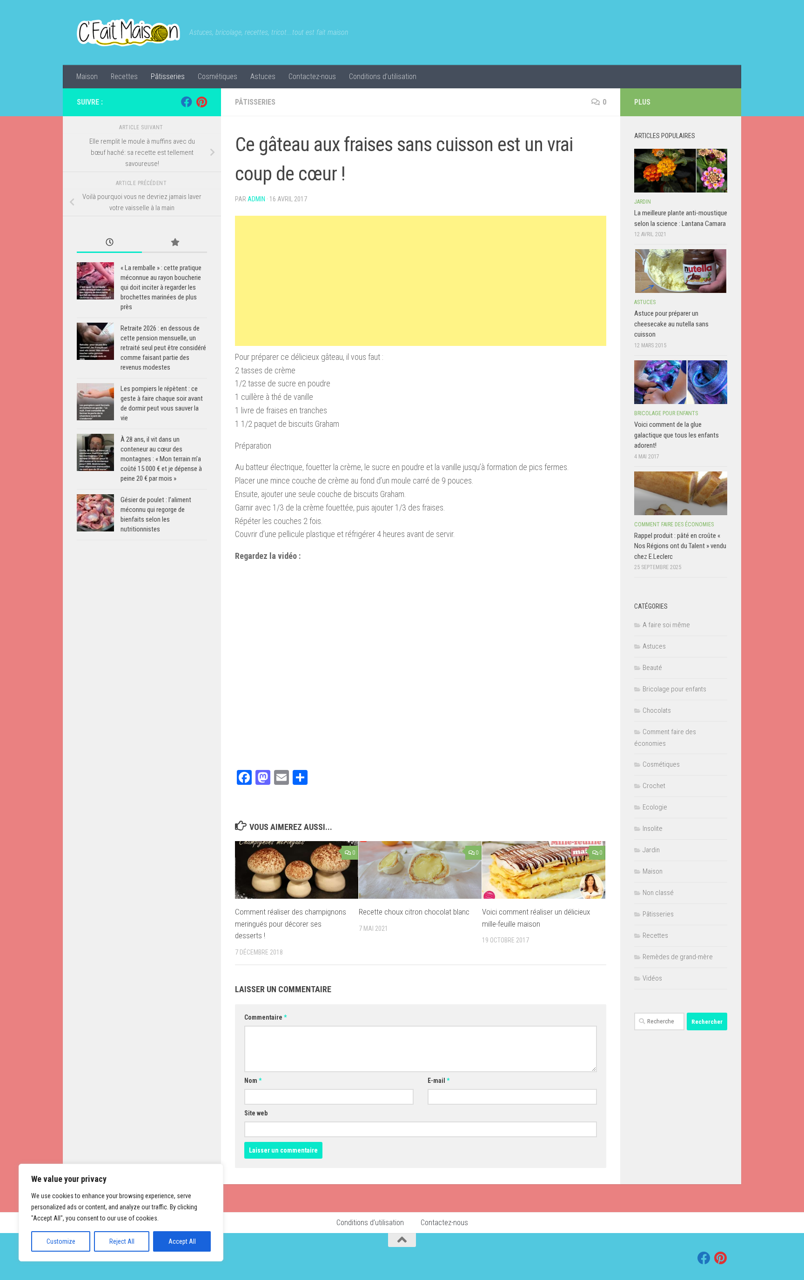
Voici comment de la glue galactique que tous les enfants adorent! (676, 435)
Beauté (652, 667)
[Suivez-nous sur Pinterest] (201, 101)
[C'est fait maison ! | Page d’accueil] (128, 32)
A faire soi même (666, 625)
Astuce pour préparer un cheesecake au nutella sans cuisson (671, 323)
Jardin (642, 202)
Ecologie (655, 807)
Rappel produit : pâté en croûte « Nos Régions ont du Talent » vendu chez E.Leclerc (680, 546)
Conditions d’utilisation (382, 76)
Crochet (654, 786)
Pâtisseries (168, 76)
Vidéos (652, 978)
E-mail (438, 1080)
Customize (61, 1241)
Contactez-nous (312, 76)
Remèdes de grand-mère (678, 957)
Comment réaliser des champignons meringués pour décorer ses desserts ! (290, 923)
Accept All (182, 1241)
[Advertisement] (420, 281)
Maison (87, 76)
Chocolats (657, 710)
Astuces (262, 76)
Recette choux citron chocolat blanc (414, 911)
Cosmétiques (217, 76)
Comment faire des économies (674, 524)
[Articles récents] (109, 243)
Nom (252, 1080)
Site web (256, 1113)
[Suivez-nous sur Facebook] (186, 101)
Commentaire (265, 1017)
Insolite (653, 828)
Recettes (124, 76)
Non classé (658, 893)
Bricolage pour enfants (666, 413)
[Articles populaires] (174, 243)
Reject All (121, 1241)
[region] (121, 1212)
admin (256, 199)
